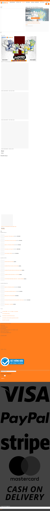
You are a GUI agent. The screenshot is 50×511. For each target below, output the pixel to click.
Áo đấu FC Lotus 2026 (5, 342)
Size (26, 14)
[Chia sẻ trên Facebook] (26, 26)
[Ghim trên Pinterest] (30, 26)
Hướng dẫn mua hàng (4, 362)
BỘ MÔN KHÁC (37, 2)
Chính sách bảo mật (4, 363)
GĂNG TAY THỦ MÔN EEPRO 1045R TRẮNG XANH (8, 249)
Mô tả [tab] (2, 58)
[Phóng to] (1, 30)
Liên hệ (14, 0)
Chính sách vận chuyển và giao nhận (6, 366)
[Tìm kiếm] (48, 4)
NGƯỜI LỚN (36, 6)
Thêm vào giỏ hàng (35, 18)
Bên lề (11, 0)
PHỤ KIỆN (23, 2)
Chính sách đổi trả (3, 367)
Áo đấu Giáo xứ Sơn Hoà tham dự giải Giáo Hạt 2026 (10, 340)
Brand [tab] (4, 58)
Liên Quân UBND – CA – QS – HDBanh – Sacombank (10, 334)
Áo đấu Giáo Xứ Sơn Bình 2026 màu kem (8, 338)
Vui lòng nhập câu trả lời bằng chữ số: (6, 396)
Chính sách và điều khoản (4, 0)
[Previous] (0, 55)
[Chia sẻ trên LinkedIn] (32, 26)
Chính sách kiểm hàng (4, 369)
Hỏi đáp (9, 0)
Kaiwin (27, 24)
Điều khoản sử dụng (3, 360)
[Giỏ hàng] (46, 4)
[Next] (1, 254)
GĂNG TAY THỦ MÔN (31, 6)
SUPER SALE (32, 2)
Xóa (48, 11)
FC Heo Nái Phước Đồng (6, 336)
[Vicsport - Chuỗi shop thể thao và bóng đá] (4, 3)
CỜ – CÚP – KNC (42, 2)
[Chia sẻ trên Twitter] (27, 26)
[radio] (27, 13)
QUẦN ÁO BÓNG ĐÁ (12, 2)
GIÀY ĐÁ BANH (28, 2)
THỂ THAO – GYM (18, 2)
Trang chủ (27, 6)
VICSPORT (47, 2)
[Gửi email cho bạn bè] (29, 26)
